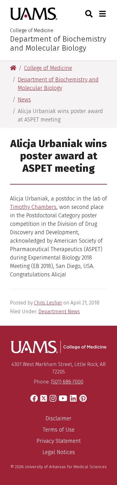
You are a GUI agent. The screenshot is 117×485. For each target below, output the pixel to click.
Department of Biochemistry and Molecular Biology (58, 43)
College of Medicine (31, 30)
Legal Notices (58, 452)
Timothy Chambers (33, 207)
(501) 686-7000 (67, 382)
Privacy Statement (59, 441)
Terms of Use (59, 429)
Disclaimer (58, 418)
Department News (59, 311)
